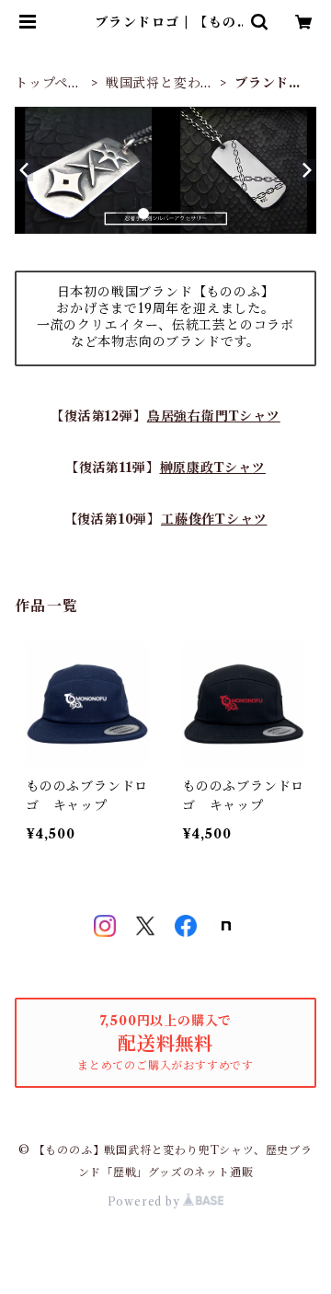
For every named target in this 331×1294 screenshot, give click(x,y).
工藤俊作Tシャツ (214, 519)
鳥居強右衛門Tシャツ (213, 416)
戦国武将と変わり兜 (160, 83)
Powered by (146, 1201)
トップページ (48, 83)
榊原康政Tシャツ (213, 467)
